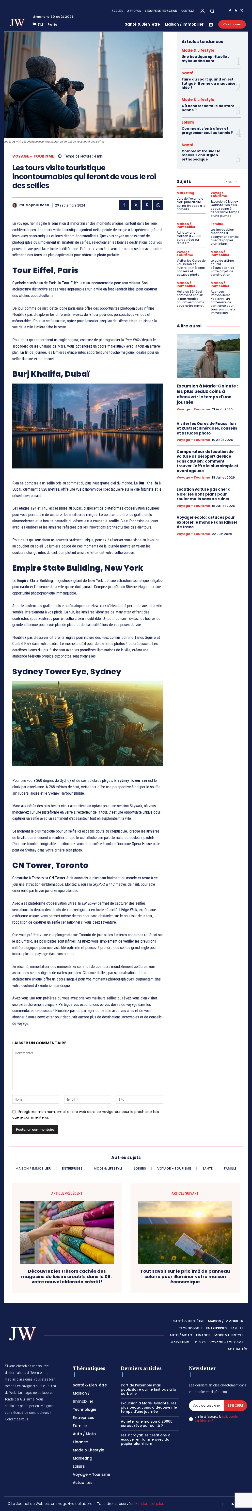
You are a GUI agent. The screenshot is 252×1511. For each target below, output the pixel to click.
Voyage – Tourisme (33, 156)
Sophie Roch (37, 205)
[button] (212, 11)
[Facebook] (230, 11)
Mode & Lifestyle (198, 50)
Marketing (185, 193)
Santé (187, 73)
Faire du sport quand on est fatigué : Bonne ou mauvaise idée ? (209, 83)
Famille (217, 224)
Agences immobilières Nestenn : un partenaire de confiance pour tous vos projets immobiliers (223, 302)
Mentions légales (149, 1503)
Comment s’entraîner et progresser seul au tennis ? (207, 130)
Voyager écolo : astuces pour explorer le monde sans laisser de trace (207, 522)
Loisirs (188, 122)
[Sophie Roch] (15, 205)
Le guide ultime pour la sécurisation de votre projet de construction (222, 267)
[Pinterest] (147, 205)
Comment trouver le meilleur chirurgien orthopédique (201, 155)
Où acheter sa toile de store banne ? (208, 108)
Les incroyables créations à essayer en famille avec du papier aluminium (225, 236)
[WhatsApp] (158, 205)
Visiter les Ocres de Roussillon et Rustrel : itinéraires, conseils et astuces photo (191, 267)
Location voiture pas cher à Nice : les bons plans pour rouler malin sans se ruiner (204, 494)
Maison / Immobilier (186, 225)
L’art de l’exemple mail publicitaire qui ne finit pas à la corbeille (191, 203)
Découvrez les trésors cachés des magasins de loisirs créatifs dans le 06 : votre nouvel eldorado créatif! (66, 1277)
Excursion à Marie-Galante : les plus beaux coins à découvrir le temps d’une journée (225, 208)
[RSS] (236, 11)
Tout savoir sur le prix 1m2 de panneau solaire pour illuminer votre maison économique (185, 1277)
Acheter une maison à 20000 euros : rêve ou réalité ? (189, 237)
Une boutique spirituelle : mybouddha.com (205, 58)
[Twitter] (242, 11)
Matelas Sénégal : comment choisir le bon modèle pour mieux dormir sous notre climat (190, 298)
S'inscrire (235, 1405)
